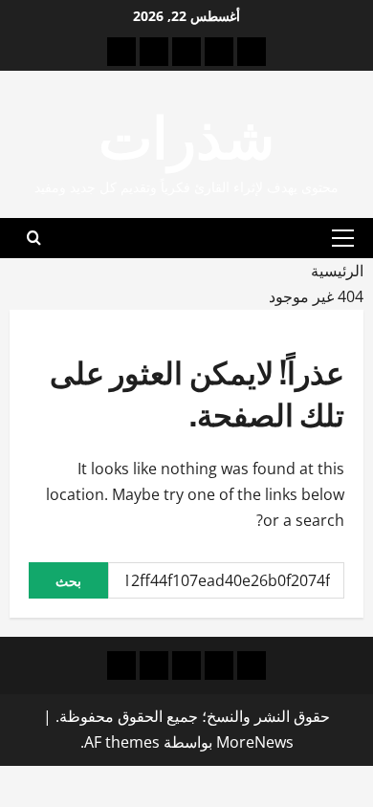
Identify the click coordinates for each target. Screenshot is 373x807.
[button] (342, 238)
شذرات (186, 132)
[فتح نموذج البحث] (34, 238)
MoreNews (255, 741)
